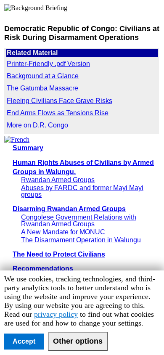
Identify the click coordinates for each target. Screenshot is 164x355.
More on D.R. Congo (37, 125)
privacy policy (56, 314)
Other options (78, 341)
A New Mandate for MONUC (63, 232)
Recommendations (43, 268)
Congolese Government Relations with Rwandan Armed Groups (78, 221)
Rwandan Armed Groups (58, 179)
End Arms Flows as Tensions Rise (57, 113)
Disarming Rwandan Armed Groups (69, 208)
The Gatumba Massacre (42, 88)
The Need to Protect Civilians (59, 254)
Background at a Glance (43, 75)
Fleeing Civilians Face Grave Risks (59, 100)
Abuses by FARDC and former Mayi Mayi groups (82, 191)
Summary (28, 147)
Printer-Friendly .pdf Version (48, 63)
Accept (24, 341)
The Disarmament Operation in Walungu (81, 240)
